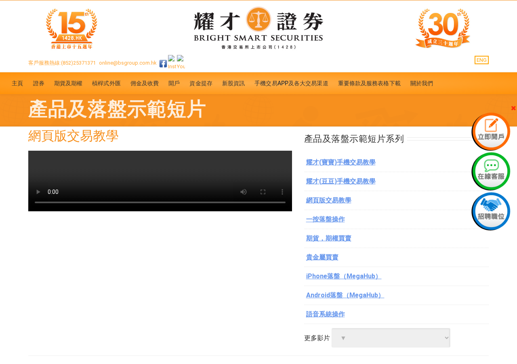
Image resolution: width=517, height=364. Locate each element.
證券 (38, 83)
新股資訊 (233, 83)
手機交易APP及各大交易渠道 (291, 83)
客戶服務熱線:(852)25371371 (62, 63)
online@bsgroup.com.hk (128, 63)
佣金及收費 (144, 83)
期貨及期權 (68, 83)
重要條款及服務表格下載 (369, 83)
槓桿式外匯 (106, 83)
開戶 (174, 83)
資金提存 (200, 83)
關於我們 (421, 83)
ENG (482, 60)
